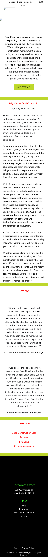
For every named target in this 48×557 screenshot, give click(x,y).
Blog (24, 506)
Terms (16, 548)
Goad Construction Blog (24, 433)
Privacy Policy (28, 548)
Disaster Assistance (24, 446)
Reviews (24, 437)
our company (23, 87)
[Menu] (42, 13)
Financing (24, 442)
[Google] (24, 527)
